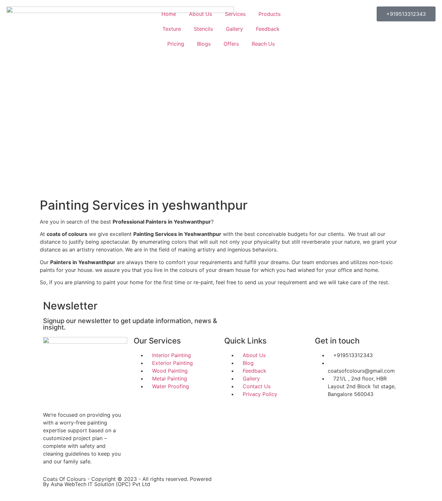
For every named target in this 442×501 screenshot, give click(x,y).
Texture (171, 29)
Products (270, 14)
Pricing (175, 44)
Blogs (204, 44)
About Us (200, 14)
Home (168, 14)
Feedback (268, 29)
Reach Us (263, 44)
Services (235, 14)
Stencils (203, 29)
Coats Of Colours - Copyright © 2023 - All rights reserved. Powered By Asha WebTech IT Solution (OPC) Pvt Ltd (127, 481)
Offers (231, 44)
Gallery (234, 29)
